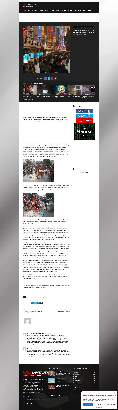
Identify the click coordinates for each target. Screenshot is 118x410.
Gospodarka (92, 26)
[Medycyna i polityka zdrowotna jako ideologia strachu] (44, 90)
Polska (41, 10)
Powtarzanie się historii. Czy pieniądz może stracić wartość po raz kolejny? (32, 312)
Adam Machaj (37, 23)
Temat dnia (81, 27)
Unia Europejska (42, 297)
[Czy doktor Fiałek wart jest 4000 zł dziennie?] (74, 90)
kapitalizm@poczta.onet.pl (38, 399)
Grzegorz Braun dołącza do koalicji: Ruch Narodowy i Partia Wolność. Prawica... (63, 373)
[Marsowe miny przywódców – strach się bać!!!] (59, 90)
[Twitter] (92, 1)
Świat (52, 10)
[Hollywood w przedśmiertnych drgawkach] (88, 90)
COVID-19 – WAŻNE (32, 10)
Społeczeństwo (76, 27)
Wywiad (70, 10)
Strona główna (25, 23)
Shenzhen (36, 297)
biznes (27, 297)
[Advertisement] (59, 18)
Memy (89, 10)
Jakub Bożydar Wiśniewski (86, 94)
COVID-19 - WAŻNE (41, 94)
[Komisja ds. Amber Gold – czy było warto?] (51, 387)
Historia (63, 10)
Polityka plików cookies (98, 407)
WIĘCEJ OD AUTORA (38, 83)
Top (25, 10)
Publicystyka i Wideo (79, 10)
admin (77, 34)
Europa (47, 10)
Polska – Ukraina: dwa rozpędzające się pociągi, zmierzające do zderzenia (28, 98)
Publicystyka (31, 23)
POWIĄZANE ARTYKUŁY (28, 83)
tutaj (44, 287)
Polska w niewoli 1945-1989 (64, 311)
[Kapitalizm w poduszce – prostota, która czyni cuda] (51, 380)
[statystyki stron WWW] (82, 172)
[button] (115, 393)
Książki (58, 10)
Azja (87, 26)
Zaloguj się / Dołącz (36, 0)
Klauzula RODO (26, 396)
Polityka (24, 94)
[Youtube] (94, 1)
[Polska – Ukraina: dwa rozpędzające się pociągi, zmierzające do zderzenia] (29, 90)
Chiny (31, 297)
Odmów (99, 404)
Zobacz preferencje (110, 404)
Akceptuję (88, 404)
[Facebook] (90, 1)
